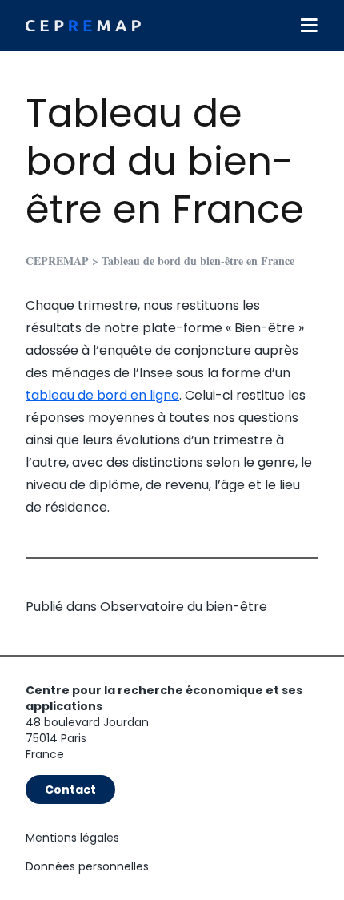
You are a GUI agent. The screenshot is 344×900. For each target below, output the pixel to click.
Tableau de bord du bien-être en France (165, 161)
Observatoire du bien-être (183, 606)
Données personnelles (87, 866)
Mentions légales (72, 838)
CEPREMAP (57, 260)
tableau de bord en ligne (102, 395)
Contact (70, 789)
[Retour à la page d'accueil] (83, 26)
